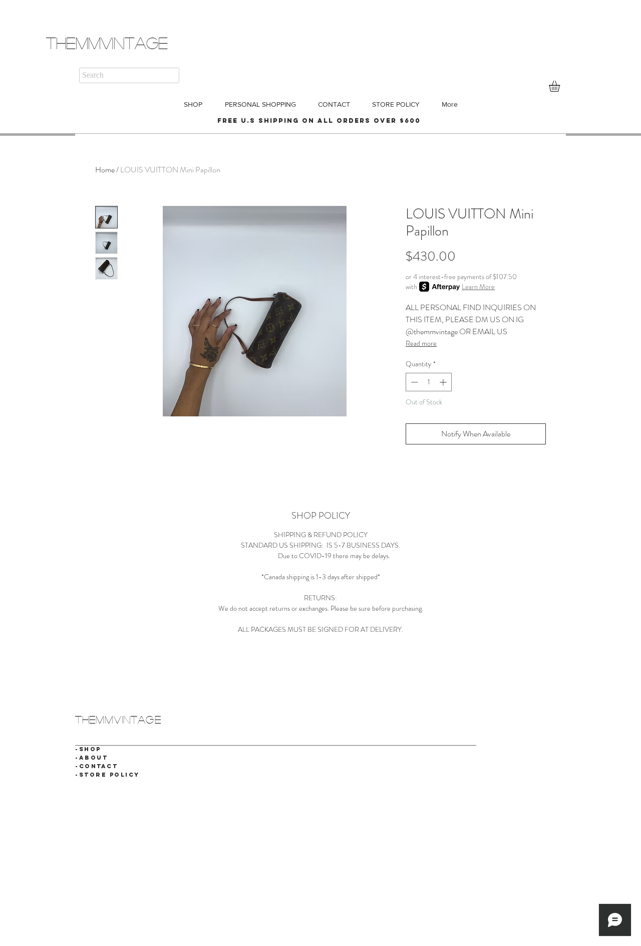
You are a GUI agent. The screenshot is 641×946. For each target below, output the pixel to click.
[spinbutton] (429, 382)
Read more (421, 343)
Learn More (478, 287)
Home (105, 169)
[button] (561, 86)
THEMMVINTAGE (107, 43)
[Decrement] (413, 382)
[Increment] (444, 382)
